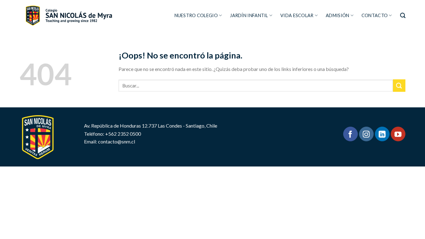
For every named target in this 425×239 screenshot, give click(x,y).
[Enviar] (399, 85)
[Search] (402, 15)
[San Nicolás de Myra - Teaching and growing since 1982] (69, 15)
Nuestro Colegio (196, 15)
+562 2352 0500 (123, 134)
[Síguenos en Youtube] (398, 134)
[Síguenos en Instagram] (366, 134)
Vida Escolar (296, 15)
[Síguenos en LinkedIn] (382, 134)
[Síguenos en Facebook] (350, 134)
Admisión (337, 15)
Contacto (375, 15)
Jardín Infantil (249, 15)
